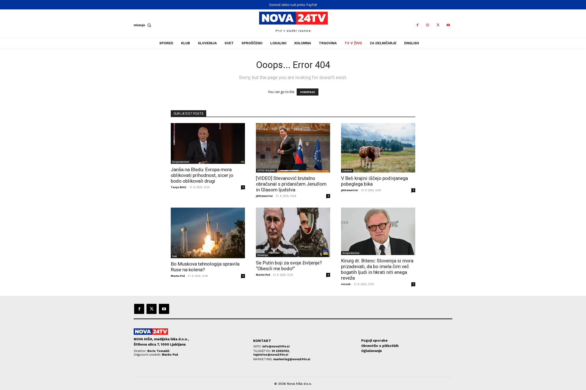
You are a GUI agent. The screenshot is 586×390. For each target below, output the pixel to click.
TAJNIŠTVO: (262, 351)
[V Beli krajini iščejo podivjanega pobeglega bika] (378, 148)
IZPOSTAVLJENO (266, 170)
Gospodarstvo (180, 161)
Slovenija (262, 255)
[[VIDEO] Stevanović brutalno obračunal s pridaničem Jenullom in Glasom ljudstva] (293, 148)
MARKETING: (263, 359)
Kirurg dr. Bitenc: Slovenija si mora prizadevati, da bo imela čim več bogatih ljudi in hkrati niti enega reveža (377, 269)
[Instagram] (428, 25)
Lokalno (347, 170)
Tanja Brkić (178, 187)
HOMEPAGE (307, 92)
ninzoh (346, 284)
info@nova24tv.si (276, 346)
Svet (174, 256)
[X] (438, 25)
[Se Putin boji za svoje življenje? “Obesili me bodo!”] (293, 232)
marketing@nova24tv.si (291, 359)
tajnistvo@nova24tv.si (270, 354)
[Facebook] (417, 25)
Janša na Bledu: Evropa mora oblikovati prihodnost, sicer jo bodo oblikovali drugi (202, 175)
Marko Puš (178, 275)
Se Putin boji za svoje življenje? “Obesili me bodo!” (289, 265)
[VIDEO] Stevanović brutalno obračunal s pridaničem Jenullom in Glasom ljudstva (291, 184)
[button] (143, 25)
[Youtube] (448, 25)
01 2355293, (281, 351)
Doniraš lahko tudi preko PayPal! (293, 5)
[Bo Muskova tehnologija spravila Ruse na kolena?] (208, 233)
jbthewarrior (264, 196)
